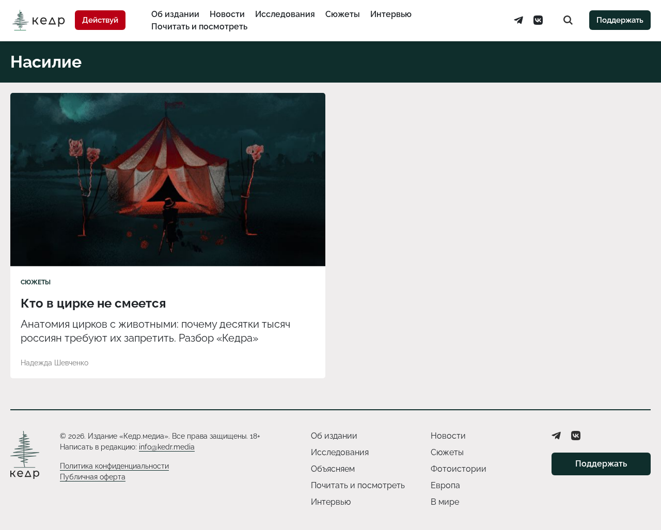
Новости (227, 14)
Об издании (175, 14)
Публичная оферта (92, 477)
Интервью (391, 14)
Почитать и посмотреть (199, 26)
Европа (445, 485)
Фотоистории (458, 469)
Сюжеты (342, 14)
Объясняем (333, 469)
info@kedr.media (167, 447)
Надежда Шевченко (54, 363)
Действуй (100, 20)
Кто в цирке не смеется (93, 303)
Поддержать (619, 20)
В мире (445, 502)
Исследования (285, 14)
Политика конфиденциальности (114, 466)
